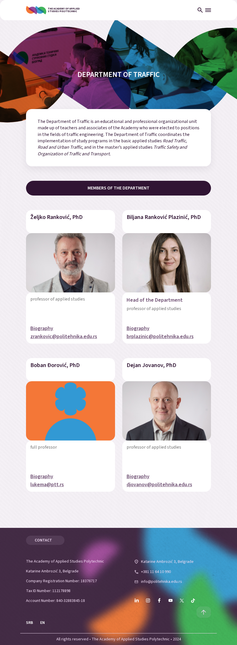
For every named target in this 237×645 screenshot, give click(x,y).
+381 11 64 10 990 (156, 572)
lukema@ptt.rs (47, 484)
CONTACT (43, 540)
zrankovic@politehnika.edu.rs (63, 336)
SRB (29, 622)
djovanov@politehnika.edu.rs (159, 484)
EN (42, 622)
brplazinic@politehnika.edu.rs (160, 336)
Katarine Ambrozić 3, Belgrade (167, 561)
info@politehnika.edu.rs (161, 582)
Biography (41, 328)
